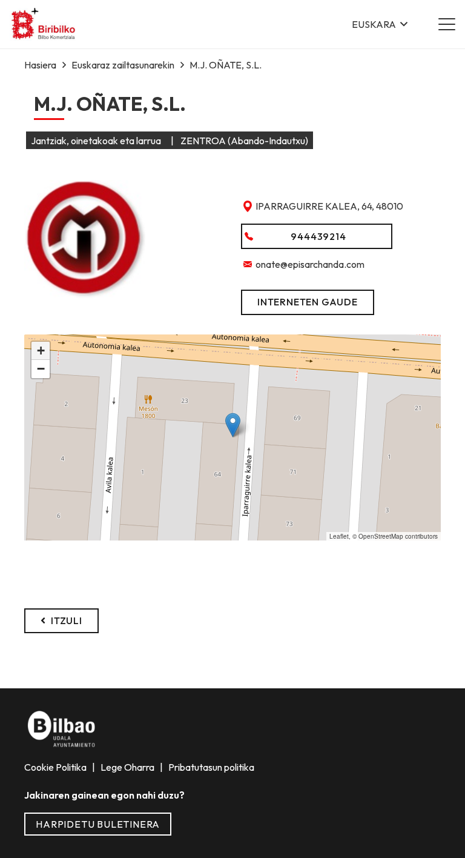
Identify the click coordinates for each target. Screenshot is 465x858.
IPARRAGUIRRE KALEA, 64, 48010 (329, 206)
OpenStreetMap (380, 536)
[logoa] (44, 24)
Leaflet (339, 536)
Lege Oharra (128, 767)
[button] (379, 24)
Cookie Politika (56, 767)
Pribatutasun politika (210, 767)
